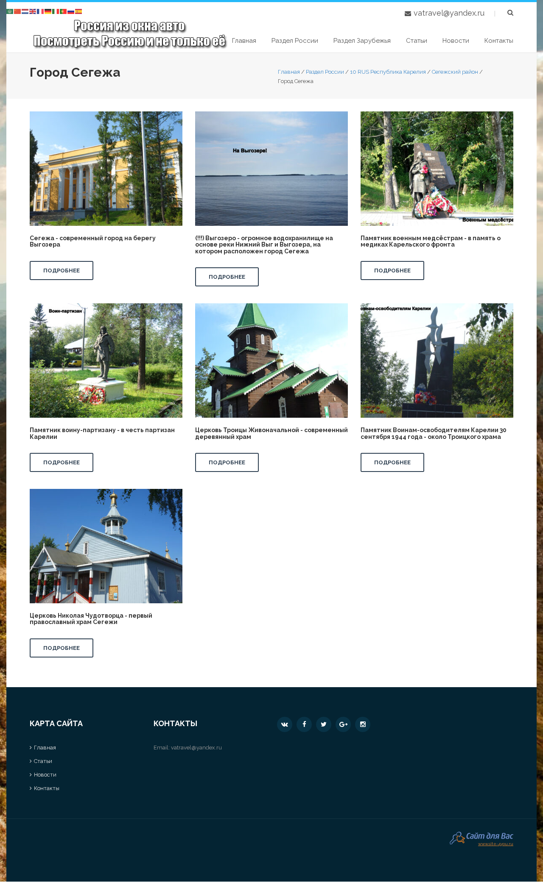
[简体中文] (18, 11)
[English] (33, 11)
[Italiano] (56, 11)
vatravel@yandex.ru (449, 12)
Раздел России (295, 40)
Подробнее (61, 270)
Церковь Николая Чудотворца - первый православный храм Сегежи (91, 618)
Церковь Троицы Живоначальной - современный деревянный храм (271, 433)
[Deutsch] (48, 11)
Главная (244, 40)
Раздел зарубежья (362, 40)
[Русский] (71, 11)
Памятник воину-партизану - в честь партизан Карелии (102, 433)
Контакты (498, 40)
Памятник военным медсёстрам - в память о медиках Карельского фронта (431, 241)
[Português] (63, 11)
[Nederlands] (25, 11)
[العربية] (10, 11)
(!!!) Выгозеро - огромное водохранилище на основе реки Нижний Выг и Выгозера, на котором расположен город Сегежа (264, 245)
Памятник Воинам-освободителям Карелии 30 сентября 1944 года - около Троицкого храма (434, 433)
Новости (455, 40)
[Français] (41, 11)
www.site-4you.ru (495, 842)
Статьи (416, 40)
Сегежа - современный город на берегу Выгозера (93, 241)
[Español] (79, 11)
